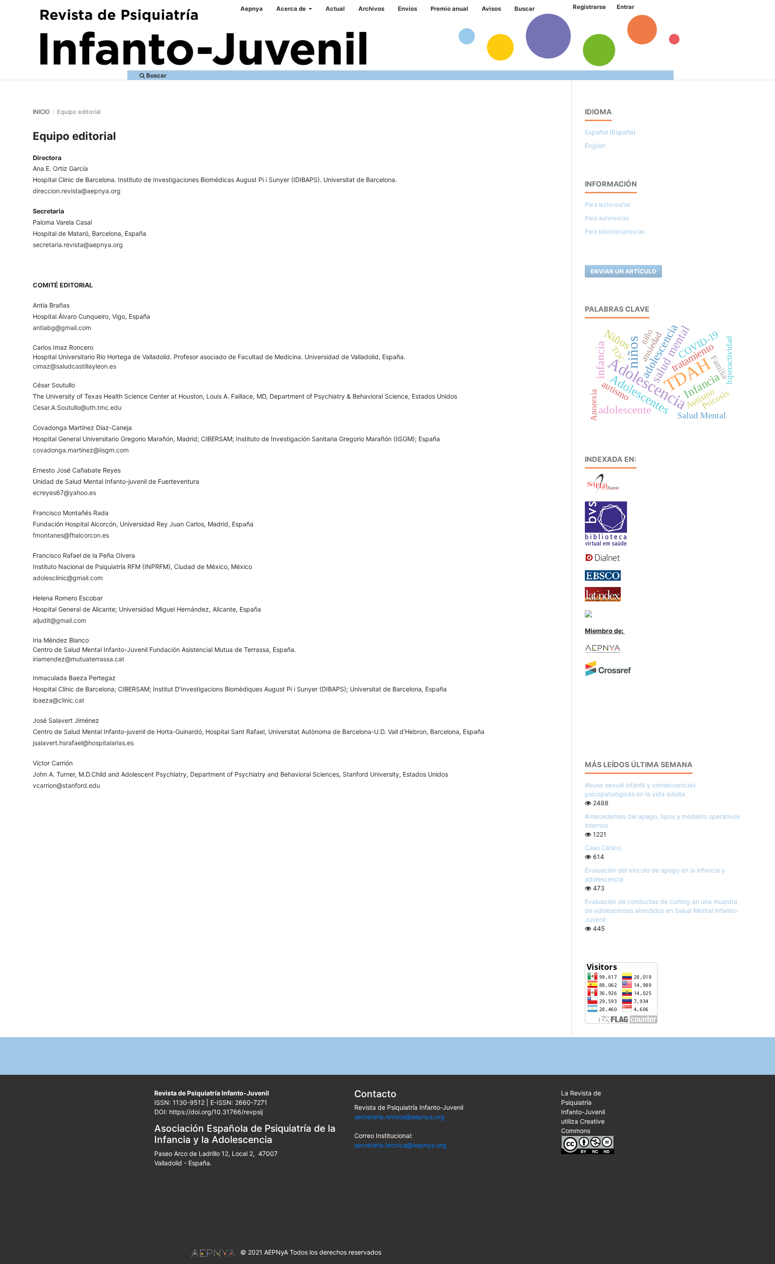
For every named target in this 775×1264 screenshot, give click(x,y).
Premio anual (449, 8)
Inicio (41, 111)
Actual (335, 8)
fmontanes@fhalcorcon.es (71, 535)
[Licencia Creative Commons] (587, 1144)
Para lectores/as (607, 204)
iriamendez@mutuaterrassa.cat (78, 659)
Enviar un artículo (623, 271)
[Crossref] (608, 668)
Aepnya (251, 8)
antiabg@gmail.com (62, 327)
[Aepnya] (603, 648)
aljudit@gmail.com (59, 620)
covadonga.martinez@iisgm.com (81, 450)
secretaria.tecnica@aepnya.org (400, 1145)
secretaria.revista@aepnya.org (78, 244)
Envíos (407, 8)
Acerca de (291, 8)
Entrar (625, 6)
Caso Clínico (603, 847)
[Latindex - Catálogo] (603, 593)
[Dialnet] (603, 557)
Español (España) (610, 132)
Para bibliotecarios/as (614, 231)
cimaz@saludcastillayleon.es (74, 366)
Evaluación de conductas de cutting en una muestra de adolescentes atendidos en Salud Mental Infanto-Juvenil (661, 910)
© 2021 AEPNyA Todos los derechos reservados (310, 1252)
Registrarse (589, 6)
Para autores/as (607, 218)
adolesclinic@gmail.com (68, 578)
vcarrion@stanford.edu (66, 785)
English (595, 145)
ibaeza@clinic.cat (58, 700)
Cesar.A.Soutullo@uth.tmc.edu (77, 407)
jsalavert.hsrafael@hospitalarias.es (83, 743)
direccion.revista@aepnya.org (77, 191)
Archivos (371, 8)
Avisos (491, 8)
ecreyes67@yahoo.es (64, 492)
